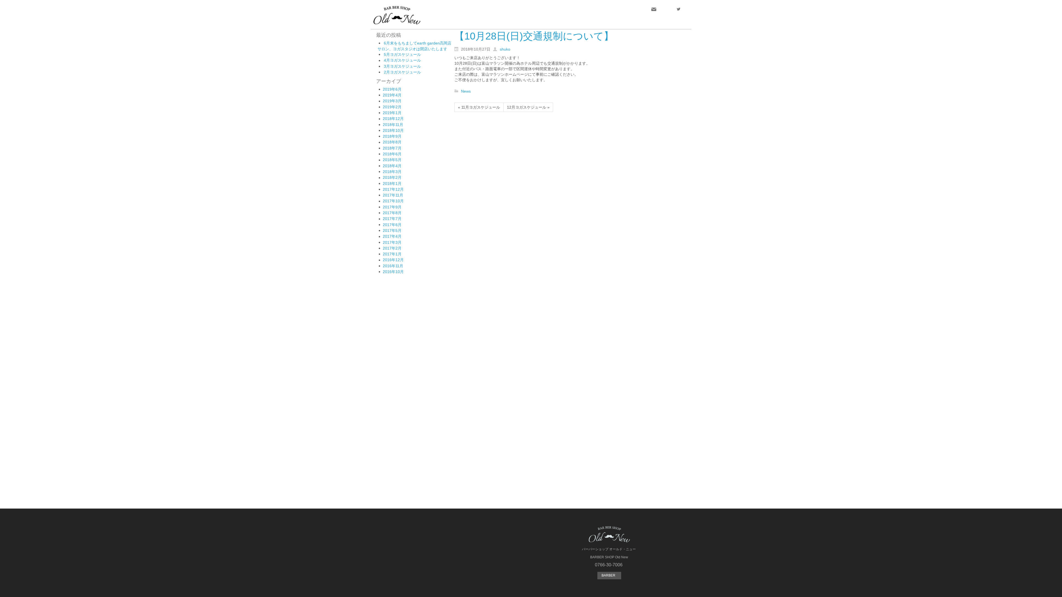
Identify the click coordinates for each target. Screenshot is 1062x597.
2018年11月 (393, 124)
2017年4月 (392, 236)
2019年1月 (392, 113)
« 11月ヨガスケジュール (479, 107)
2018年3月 (392, 171)
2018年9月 (392, 136)
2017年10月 (393, 201)
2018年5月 (392, 160)
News (466, 91)
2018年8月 (392, 142)
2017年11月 (393, 195)
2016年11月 (393, 266)
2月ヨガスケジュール (402, 72)
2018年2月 (392, 177)
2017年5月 (392, 230)
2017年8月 (392, 213)
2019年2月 (392, 107)
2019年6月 (392, 89)
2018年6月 (392, 154)
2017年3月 (392, 242)
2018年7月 (392, 148)
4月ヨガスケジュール (402, 60)
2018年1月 (392, 183)
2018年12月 (393, 118)
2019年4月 (392, 95)
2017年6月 (392, 224)
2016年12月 (393, 260)
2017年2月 (392, 248)
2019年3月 (392, 101)
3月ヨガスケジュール (402, 66)
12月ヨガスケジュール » (528, 107)
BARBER (609, 575)
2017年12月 (393, 189)
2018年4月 (392, 166)
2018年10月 (393, 130)
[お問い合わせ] (653, 9)
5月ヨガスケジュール (402, 54)
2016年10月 (393, 271)
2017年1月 (392, 254)
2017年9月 (392, 207)
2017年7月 (392, 218)
